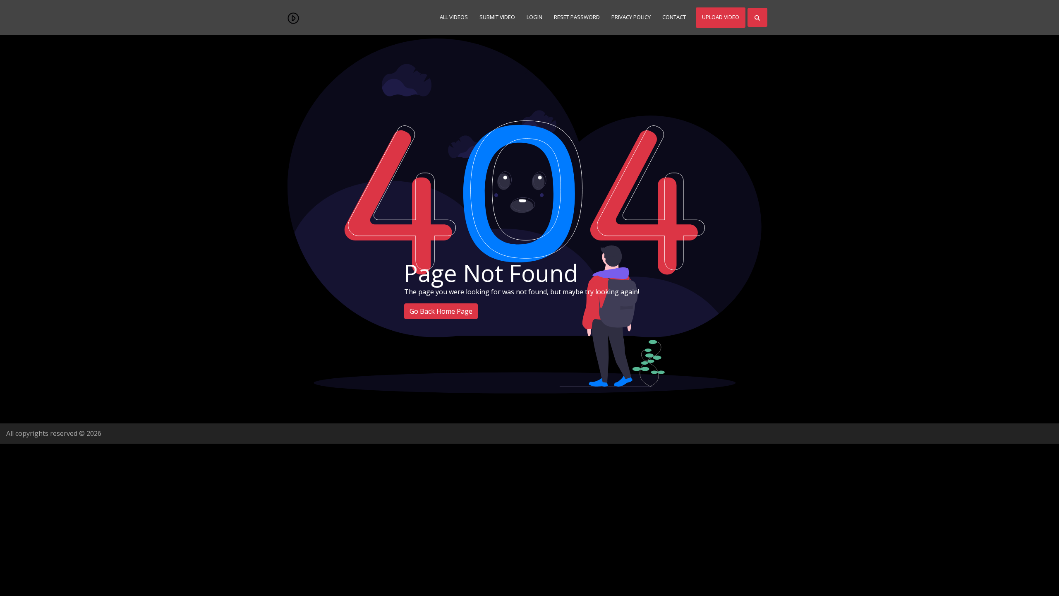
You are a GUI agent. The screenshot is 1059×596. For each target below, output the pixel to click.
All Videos (454, 17)
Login (534, 17)
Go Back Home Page (441, 311)
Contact (674, 17)
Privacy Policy (631, 17)
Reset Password (577, 17)
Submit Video (497, 17)
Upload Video (720, 17)
